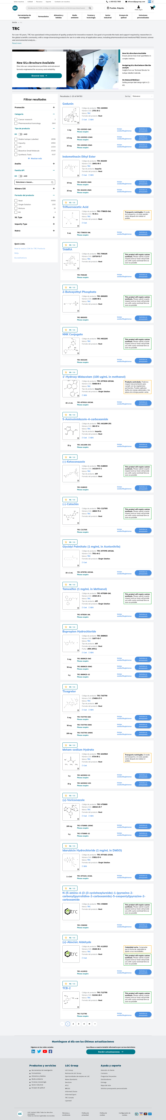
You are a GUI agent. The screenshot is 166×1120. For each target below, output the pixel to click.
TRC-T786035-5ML (104, 211)
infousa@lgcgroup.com (136, 1)
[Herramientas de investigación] (30, 1071)
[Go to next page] (95, 1024)
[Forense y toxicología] (30, 1082)
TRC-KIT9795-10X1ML (105, 551)
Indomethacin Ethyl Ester (79, 156)
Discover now (38, 75)
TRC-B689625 (102, 636)
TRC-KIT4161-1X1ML (105, 855)
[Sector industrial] (30, 1085)
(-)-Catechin (70, 504)
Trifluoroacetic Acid (75, 207)
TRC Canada (69, 1098)
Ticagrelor (69, 691)
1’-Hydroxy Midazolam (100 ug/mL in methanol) (94, 376)
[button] (35, 107)
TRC (89, 113)
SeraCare (68, 1082)
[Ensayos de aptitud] (30, 1088)
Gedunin (68, 103)
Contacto (104, 1073)
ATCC (67, 1085)
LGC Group (69, 1070)
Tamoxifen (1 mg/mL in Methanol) (84, 589)
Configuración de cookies (124, 1114)
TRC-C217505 (102, 508)
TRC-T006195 (102, 254)
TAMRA (67, 249)
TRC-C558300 (102, 904)
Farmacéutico (36, 1073)
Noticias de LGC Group (73, 1073)
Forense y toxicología (39, 1082)
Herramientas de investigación (42, 1070)
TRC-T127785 (102, 993)
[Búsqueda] (90, 8)
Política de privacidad (85, 1114)
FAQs (16, 253)
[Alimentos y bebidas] (30, 1076)
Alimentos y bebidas (39, 1076)
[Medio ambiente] (30, 1079)
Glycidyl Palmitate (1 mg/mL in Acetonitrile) (91, 546)
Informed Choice (71, 1091)
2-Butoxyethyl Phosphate (79, 292)
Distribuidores (106, 1079)
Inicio (14, 22)
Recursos (39, 1)
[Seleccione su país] (150, 1)
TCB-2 (66, 988)
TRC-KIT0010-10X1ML (105, 381)
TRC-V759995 (102, 804)
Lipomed (68, 1101)
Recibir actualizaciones (109, 1051)
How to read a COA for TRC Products (29, 248)
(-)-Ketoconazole (73, 461)
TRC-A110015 (102, 946)
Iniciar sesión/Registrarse (124, 130)
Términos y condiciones (66, 1114)
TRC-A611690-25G (104, 424)
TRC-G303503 (102, 108)
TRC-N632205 (102, 339)
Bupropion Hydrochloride (79, 631)
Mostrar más (36, 158)
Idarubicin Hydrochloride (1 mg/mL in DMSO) (92, 850)
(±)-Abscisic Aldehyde (76, 942)
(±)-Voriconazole (73, 800)
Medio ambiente (37, 1079)
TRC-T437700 (102, 696)
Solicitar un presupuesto (143, 130)
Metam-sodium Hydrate (78, 749)
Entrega (103, 1082)
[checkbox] (15, 119)
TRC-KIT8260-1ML (104, 593)
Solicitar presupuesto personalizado (114, 1088)
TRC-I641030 (102, 161)
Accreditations (20, 258)
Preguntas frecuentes (108, 1076)
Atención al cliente (107, 1070)
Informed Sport (70, 1095)
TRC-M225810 (102, 754)
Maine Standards (71, 1079)
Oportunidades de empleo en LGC (77, 1076)
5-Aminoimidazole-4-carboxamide (85, 419)
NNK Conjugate (72, 334)
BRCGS (67, 1088)
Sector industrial (37, 1085)
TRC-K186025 (102, 466)
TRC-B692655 (102, 296)
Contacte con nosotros (62, 1)
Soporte (48, 1)
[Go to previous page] (62, 1024)
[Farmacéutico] (30, 1073)
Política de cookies (103, 1114)
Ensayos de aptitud (38, 1088)
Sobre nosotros (19, 1)
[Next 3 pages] (89, 1024)
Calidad (30, 1)
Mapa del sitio (106, 1085)
